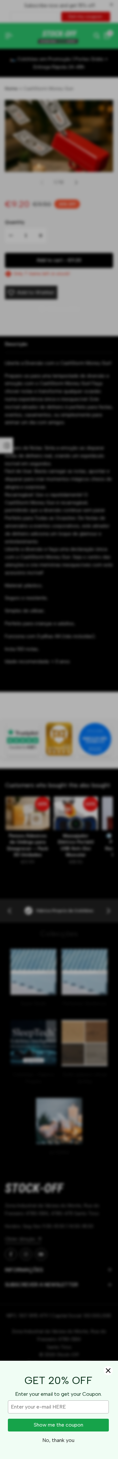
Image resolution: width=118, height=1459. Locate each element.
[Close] (108, 1370)
